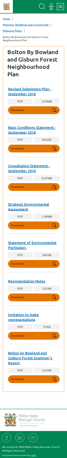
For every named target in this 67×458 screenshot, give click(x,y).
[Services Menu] (60, 6)
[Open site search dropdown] (42, 6)
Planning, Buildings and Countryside (26, 24)
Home (6, 18)
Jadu (33, 455)
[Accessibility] (51, 6)
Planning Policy (12, 30)
